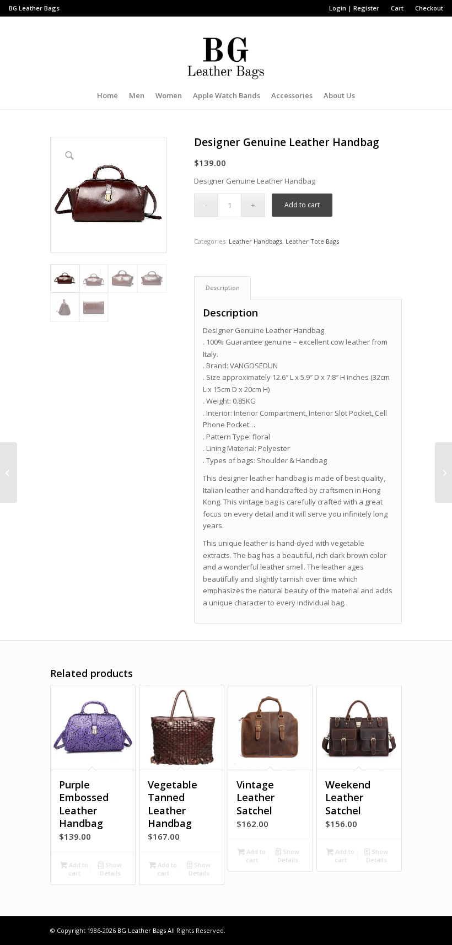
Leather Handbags (255, 241)
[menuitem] (354, 8)
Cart (397, 8)
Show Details (111, 869)
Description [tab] (223, 287)
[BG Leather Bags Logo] (226, 49)
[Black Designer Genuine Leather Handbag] (443, 472)
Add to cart (302, 205)
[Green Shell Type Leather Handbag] (8, 472)
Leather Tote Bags (312, 241)
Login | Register (354, 8)
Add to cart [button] (77, 869)
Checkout (429, 8)
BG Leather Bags (141, 930)
